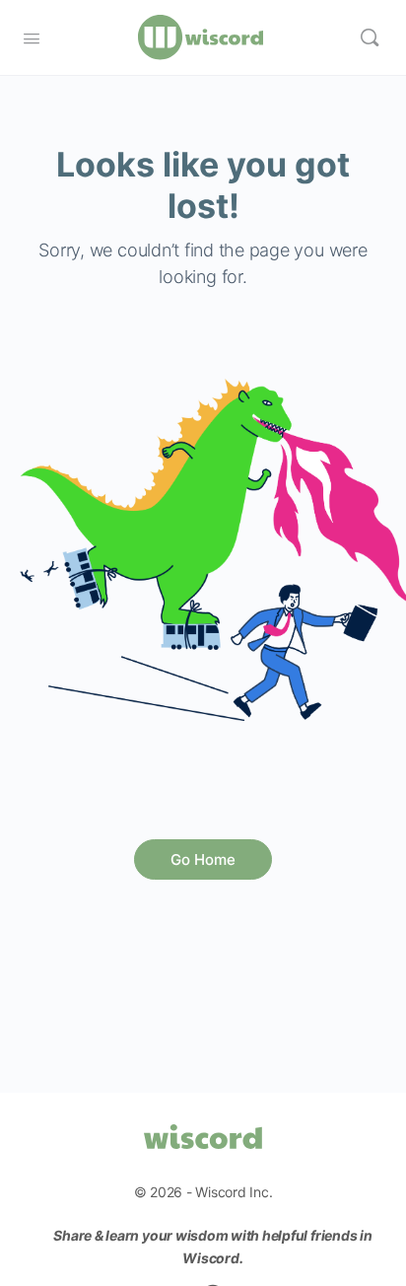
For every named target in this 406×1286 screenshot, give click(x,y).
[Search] (369, 37)
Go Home (203, 859)
